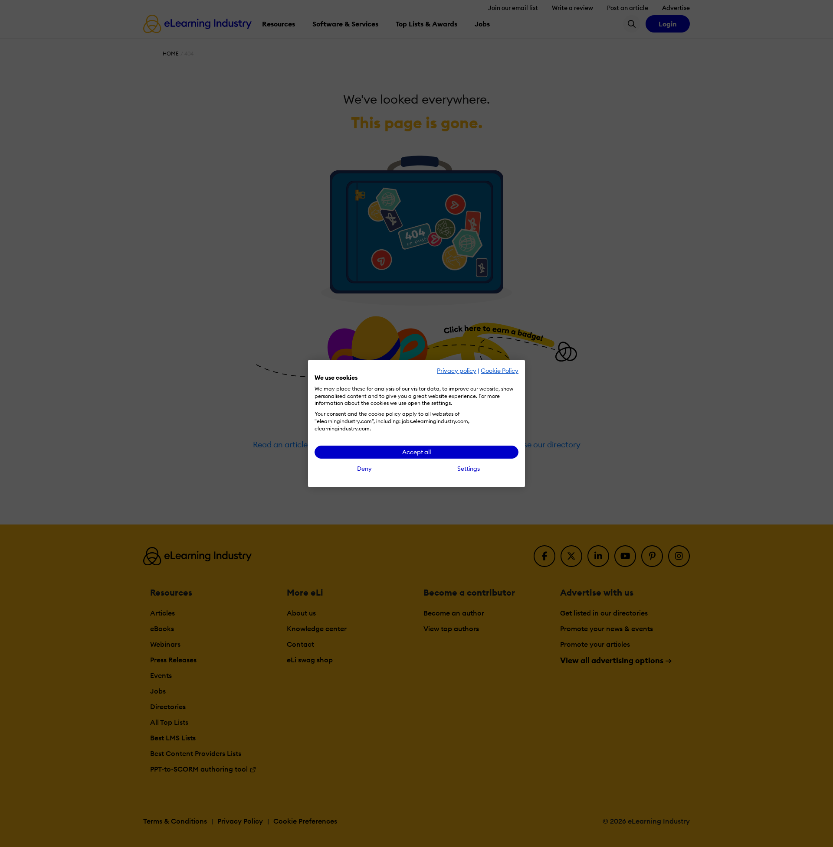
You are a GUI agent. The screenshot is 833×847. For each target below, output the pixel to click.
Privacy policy (456, 371)
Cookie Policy (499, 371)
